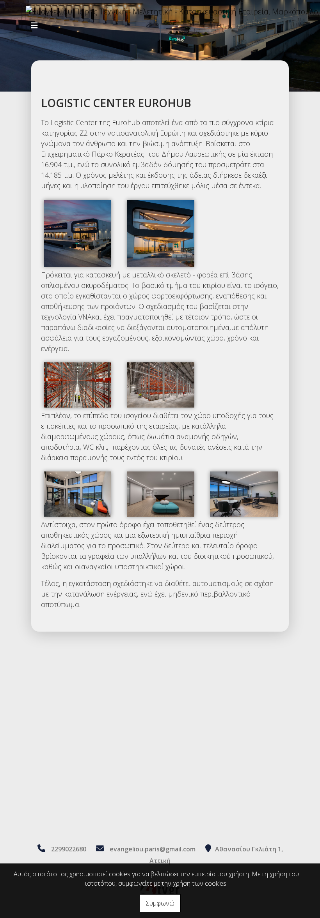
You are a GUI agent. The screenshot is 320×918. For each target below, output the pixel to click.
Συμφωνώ (160, 903)
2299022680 (68, 849)
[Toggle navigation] (34, 25)
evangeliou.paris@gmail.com (153, 849)
